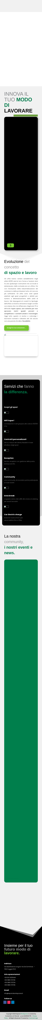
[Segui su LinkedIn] (12, 1002)
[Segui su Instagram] (8, 1002)
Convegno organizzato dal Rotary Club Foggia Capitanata (20, 775)
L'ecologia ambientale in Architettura (18, 720)
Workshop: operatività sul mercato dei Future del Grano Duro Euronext (19, 572)
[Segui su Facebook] (5, 1002)
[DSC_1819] (21, 335)
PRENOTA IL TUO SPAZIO (21, 1016)
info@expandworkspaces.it (13, 993)
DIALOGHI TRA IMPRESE (16, 666)
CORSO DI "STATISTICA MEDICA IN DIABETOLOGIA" (20, 643)
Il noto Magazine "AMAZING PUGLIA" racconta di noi (18, 746)
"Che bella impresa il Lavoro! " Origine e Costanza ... (20, 694)
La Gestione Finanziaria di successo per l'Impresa (18, 620)
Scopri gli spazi (11, 407)
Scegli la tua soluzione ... (16, 328)
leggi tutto (12, 583)
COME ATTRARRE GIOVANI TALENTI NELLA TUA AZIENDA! (18, 600)
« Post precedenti (12, 878)
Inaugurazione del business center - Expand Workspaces (19, 860)
